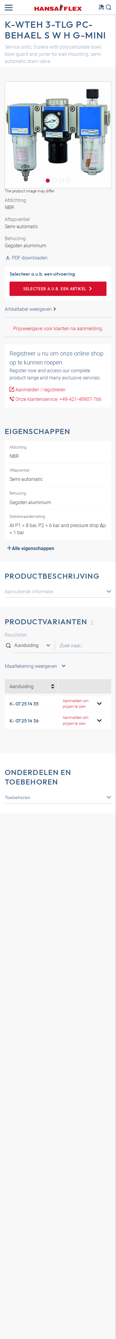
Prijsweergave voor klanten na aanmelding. (58, 328)
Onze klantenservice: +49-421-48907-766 (57, 399)
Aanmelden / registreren (39, 389)
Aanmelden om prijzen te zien (76, 703)
